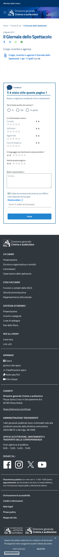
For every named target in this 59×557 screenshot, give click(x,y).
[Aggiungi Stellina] (39, 121)
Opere (8, 360)
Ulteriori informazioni (12, 553)
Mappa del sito (10, 517)
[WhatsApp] (15, 41)
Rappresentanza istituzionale (17, 297)
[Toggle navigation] (5, 12)
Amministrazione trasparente (20, 418)
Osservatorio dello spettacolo (17, 273)
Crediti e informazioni (13, 501)
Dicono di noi (16, 25)
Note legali (8, 506)
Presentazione (10, 259)
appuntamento (9, 482)
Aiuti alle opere (13, 365)
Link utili (7, 344)
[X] (10, 41)
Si (13, 110)
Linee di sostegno (11, 320)
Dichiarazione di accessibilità (16, 495)
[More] (21, 41)
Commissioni (9, 269)
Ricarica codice (14, 199)
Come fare (8, 339)
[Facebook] (4, 41)
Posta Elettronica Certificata (17, 409)
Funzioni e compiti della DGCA (17, 288)
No (22, 110)
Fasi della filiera (10, 325)
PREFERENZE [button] (19, 548)
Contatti (8, 391)
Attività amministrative (14, 292)
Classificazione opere (15, 370)
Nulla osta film (12, 374)
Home (5, 25)
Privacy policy (9, 512)
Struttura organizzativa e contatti (19, 264)
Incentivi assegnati (12, 316)
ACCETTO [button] (41, 548)
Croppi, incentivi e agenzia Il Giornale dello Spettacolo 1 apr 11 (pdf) (29, 56)
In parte (34, 110)
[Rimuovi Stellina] (36, 121)
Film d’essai (11, 379)
